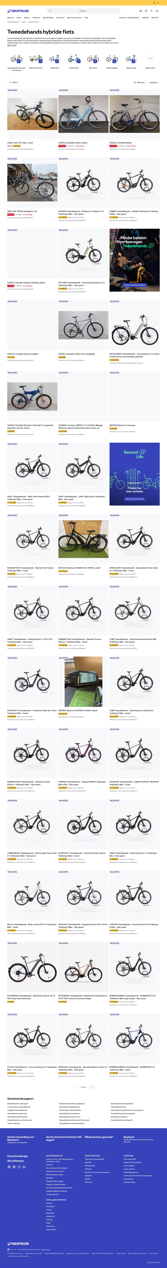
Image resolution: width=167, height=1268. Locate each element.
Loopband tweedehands (17, 1110)
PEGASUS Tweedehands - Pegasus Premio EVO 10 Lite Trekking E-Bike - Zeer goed (83, 925)
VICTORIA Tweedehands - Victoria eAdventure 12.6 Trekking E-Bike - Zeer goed (81, 283)
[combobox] (154, 82)
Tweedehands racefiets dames (71, 1123)
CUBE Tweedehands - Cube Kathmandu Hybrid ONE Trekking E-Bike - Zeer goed (133, 640)
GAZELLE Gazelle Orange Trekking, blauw (26, 282)
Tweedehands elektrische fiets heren (74, 1120)
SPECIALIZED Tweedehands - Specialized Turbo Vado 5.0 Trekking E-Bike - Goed (134, 569)
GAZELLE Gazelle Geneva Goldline (22, 354)
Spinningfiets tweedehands (122, 1104)
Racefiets (93, 68)
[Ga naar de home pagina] (18, 11)
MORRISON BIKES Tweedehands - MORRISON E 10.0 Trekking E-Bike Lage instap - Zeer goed (133, 997)
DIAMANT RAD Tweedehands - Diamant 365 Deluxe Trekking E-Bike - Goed (30, 569)
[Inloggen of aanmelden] (151, 11)
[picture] (32, 114)
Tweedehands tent (118, 1107)
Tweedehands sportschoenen (123, 1113)
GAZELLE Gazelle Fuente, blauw (72, 143)
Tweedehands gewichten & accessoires (127, 1110)
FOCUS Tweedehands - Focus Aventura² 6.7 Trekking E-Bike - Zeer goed (32, 1068)
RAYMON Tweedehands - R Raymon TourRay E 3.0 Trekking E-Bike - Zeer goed (81, 212)
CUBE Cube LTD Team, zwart (20, 143)
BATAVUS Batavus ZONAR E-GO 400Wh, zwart (79, 568)
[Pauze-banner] (154, 3)
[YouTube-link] (14, 1167)
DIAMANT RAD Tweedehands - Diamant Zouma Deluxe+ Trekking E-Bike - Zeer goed (28, 783)
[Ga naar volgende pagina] (92, 1087)
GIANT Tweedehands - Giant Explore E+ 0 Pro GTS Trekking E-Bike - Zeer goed (30, 640)
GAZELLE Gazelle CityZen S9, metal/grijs (76, 354)
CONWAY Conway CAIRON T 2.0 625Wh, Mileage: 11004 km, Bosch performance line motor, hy (80, 426)
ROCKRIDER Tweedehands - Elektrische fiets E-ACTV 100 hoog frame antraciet (31, 997)
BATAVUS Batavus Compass (122, 425)
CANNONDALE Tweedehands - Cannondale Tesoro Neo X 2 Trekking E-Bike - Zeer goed (32, 854)
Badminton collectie (119, 1117)
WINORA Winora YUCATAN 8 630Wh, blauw (78, 710)
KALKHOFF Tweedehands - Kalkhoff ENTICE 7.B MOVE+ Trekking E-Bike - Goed (135, 783)
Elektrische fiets (35, 68)
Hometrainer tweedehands (70, 1110)
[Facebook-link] (9, 1167)
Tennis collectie (13, 1123)
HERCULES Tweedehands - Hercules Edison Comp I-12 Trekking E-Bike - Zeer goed (83, 1068)
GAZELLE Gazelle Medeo (121, 143)
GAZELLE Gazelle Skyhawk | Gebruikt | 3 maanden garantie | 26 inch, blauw (30, 426)
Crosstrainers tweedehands (18, 1107)
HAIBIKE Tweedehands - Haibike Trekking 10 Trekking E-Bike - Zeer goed (134, 212)
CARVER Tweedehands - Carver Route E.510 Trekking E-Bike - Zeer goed (134, 925)
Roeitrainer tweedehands (69, 1107)
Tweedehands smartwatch (122, 1120)
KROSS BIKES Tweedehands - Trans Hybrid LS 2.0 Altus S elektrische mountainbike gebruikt (135, 355)
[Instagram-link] (19, 1167)
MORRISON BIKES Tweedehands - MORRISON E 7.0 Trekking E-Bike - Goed (132, 1068)
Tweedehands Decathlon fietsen (16, 69)
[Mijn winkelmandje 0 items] (157, 11)
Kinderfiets (74, 68)
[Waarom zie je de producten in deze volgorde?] (135, 82)
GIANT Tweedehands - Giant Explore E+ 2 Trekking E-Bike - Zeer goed (133, 854)
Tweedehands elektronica (69, 1117)
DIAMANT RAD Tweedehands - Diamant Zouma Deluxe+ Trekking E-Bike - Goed (80, 640)
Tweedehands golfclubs (17, 1113)
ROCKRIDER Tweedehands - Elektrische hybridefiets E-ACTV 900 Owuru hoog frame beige (83, 997)
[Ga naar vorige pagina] (75, 1087)
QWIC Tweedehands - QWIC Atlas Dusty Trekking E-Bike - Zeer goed (81, 497)
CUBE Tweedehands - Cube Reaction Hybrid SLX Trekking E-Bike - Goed (132, 711)
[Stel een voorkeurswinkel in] (140, 11)
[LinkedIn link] (24, 1167)
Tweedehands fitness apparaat (71, 1104)
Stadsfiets (55, 68)
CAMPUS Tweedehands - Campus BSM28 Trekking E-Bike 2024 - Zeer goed (82, 783)
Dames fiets (131, 68)
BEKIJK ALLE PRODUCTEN (134, 499)
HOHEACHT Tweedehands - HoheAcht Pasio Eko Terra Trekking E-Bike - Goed (32, 711)
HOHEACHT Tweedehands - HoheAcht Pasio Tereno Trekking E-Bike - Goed (82, 854)
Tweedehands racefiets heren (19, 1120)
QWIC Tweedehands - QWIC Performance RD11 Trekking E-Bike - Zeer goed (28, 497)
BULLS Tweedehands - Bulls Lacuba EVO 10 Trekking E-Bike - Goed (32, 925)
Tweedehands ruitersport (17, 1104)
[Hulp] (146, 11)
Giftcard (154, 18)
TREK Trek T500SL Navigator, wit (22, 211)
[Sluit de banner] (158, 3)
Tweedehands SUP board (17, 1117)
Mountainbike (112, 68)
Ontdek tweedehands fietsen (134, 285)
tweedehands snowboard (69, 1113)
